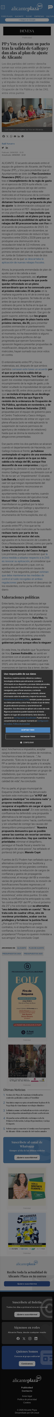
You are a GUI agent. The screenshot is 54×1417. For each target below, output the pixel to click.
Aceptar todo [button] (27, 730)
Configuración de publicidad (25, 718)
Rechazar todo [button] (28, 736)
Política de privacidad (21, 724)
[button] (27, 742)
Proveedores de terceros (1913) (16, 700)
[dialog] (27, 708)
